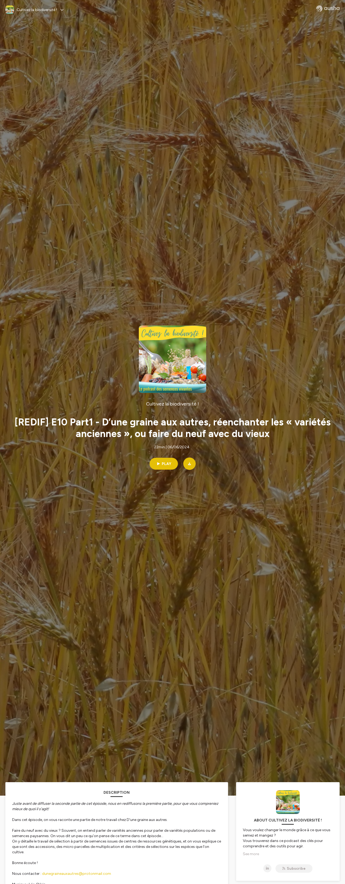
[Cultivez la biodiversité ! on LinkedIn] (267, 868)
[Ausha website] (328, 8)
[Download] (189, 463)
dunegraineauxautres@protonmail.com (76, 873)
